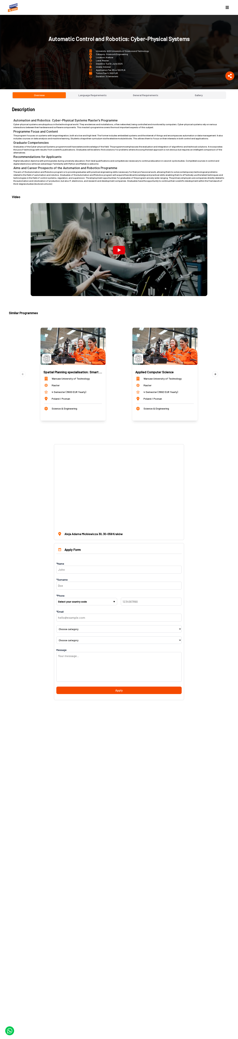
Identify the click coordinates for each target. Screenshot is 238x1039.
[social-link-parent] (229, 75)
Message (61, 649)
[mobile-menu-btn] (227, 7)
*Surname (62, 579)
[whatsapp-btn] (9, 1030)
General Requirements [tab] (145, 95)
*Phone (60, 595)
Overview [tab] (39, 95)
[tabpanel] (119, 201)
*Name (60, 563)
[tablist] (119, 95)
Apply (119, 690)
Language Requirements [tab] (92, 95)
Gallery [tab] (199, 95)
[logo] (13, 7)
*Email (60, 611)
